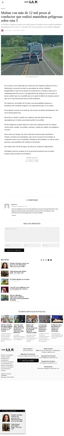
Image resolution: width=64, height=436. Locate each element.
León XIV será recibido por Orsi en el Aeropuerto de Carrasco (19, 288)
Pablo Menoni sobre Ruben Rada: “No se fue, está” (18, 272)
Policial (3, 8)
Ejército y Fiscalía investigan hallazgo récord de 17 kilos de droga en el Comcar (6, 328)
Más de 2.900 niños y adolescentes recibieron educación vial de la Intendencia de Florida (19, 298)
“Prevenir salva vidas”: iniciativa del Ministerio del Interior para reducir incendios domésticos (19, 328)
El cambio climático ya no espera (20, 279)
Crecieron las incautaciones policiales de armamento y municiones (43, 328)
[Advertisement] (32, 179)
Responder (14, 215)
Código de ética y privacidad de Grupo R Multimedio (28, 360)
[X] (30, 160)
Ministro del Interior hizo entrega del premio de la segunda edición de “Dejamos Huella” (31, 328)
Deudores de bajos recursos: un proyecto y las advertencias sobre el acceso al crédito (19, 264)
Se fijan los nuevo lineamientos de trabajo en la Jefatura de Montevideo (56, 328)
